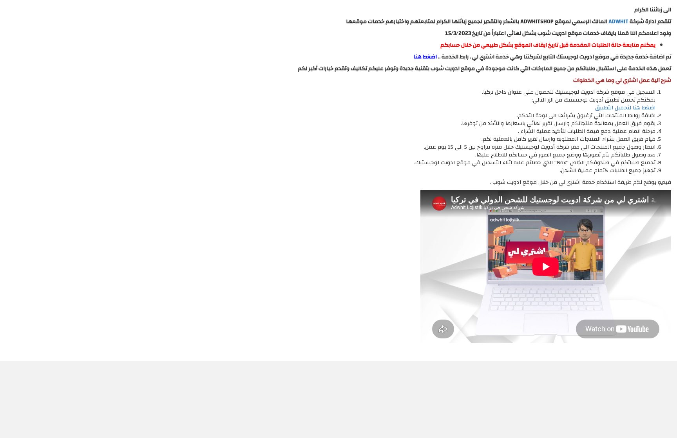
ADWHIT (618, 21)
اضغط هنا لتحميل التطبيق (625, 108)
